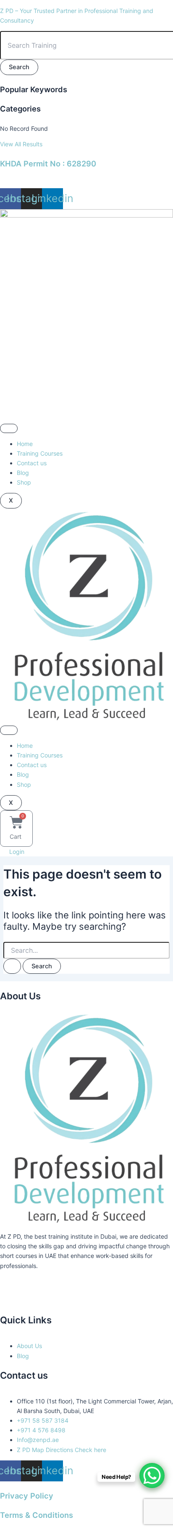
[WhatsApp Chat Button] (152, 1475)
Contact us (32, 463)
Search (19, 67)
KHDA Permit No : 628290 (48, 163)
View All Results (21, 144)
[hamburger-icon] (9, 428)
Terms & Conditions (36, 1515)
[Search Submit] (12, 966)
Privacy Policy (26, 1495)
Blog (23, 472)
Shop (24, 482)
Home (25, 443)
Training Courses (40, 453)
